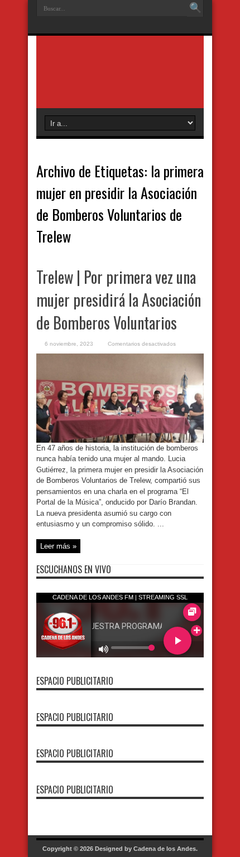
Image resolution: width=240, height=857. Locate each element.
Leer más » (58, 546)
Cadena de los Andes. (165, 848)
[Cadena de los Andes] (120, 80)
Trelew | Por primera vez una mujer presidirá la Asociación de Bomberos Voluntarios (118, 299)
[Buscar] (195, 8)
